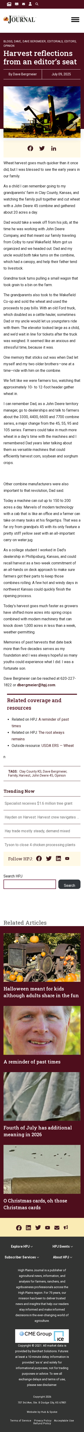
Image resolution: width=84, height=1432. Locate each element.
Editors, (70, 41)
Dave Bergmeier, (34, 41)
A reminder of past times (32, 1062)
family (13, 775)
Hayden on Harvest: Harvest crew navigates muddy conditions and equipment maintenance (42, 817)
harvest (24, 775)
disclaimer (49, 1385)
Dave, (18, 41)
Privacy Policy (42, 1420)
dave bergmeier (54, 771)
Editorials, (55, 41)
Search (69, 885)
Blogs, (8, 41)
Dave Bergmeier (25, 74)
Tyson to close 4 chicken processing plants (40, 845)
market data (55, 1345)
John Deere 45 (42, 775)
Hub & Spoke (49, 1412)
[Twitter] (42, 149)
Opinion (9, 45)
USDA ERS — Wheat (58, 745)
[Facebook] (30, 149)
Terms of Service (20, 1420)
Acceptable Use (64, 1420)
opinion (60, 775)
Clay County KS (30, 771)
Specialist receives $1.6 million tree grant (38, 803)
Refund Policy (42, 1423)
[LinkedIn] (53, 149)
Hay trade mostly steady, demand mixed (37, 831)
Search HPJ (13, 876)
